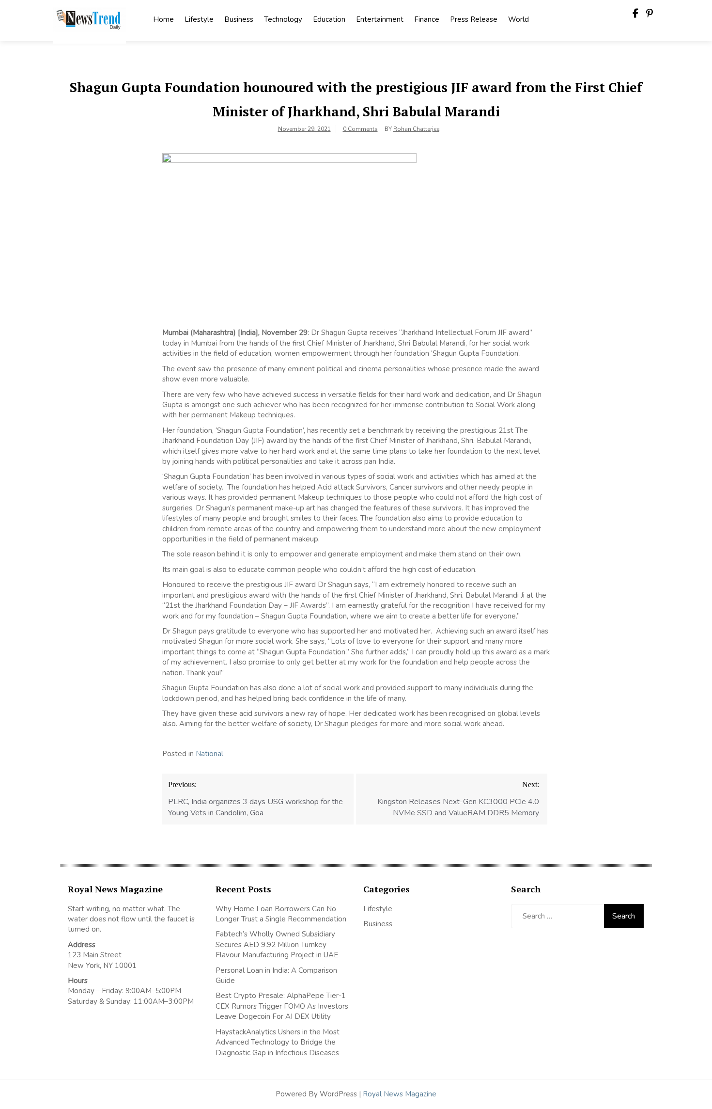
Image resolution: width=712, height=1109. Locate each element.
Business (238, 19)
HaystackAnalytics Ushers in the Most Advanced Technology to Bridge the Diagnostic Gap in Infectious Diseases (278, 1042)
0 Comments (360, 129)
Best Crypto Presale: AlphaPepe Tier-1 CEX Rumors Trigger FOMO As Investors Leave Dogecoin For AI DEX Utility (282, 1006)
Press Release (473, 19)
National (209, 754)
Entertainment (379, 19)
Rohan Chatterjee (416, 129)
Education (329, 19)
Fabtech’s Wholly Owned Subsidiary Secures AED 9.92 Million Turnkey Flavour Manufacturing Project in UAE (277, 944)
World (518, 19)
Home (163, 19)
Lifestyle (199, 19)
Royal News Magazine (399, 1094)
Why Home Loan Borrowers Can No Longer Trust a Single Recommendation (281, 914)
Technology (283, 19)
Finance (426, 19)
